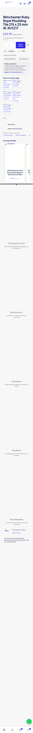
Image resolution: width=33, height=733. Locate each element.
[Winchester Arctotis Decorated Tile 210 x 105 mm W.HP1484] (15, 153)
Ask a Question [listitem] (23, 59)
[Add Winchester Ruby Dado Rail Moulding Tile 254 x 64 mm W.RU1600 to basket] (18, 92)
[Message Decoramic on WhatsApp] (29, 721)
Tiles (23, 51)
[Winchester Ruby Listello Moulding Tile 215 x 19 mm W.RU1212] (7, 95)
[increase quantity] (12, 45)
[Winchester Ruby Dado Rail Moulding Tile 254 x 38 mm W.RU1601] (7, 108)
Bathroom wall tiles (21, 135)
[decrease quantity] (5, 45)
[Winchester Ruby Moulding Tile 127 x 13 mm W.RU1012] (7, 84)
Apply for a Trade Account (13, 72)
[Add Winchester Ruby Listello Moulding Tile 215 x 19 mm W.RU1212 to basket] (9, 92)
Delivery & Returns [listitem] (10, 59)
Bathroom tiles (8, 135)
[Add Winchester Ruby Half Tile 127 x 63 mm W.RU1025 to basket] (18, 81)
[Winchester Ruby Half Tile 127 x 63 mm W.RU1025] (17, 83)
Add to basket (20, 45)
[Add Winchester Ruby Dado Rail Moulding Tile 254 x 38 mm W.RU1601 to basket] (9, 105)
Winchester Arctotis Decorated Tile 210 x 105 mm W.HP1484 (15, 172)
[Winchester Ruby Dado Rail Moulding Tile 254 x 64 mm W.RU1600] (17, 96)
